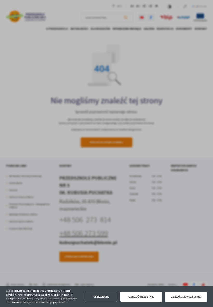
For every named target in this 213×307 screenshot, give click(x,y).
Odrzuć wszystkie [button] (141, 297)
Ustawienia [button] (101, 297)
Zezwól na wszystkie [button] (186, 297)
